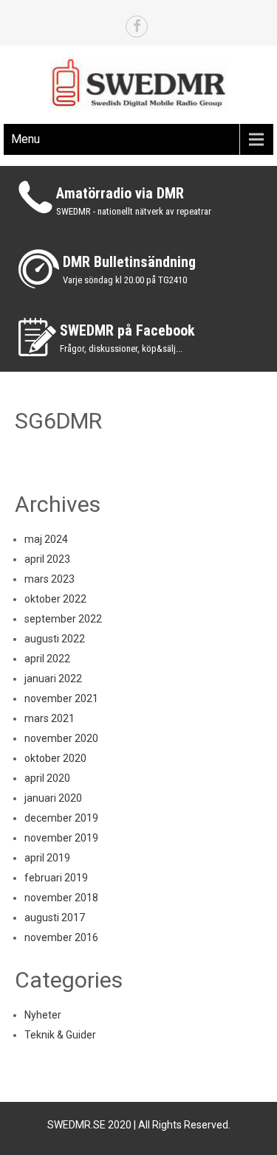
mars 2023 (49, 579)
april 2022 (47, 659)
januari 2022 (53, 678)
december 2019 (61, 818)
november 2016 (61, 937)
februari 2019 (56, 878)
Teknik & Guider (60, 1035)
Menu (25, 139)
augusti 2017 (54, 917)
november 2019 (61, 838)
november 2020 (61, 738)
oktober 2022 (55, 599)
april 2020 (47, 778)
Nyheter (42, 1015)
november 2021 (61, 698)
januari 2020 (53, 798)
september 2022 (63, 619)
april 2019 (47, 858)
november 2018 (61, 897)
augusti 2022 (54, 639)
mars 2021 (49, 718)
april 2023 (47, 559)
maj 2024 (46, 539)
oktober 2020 (55, 758)
